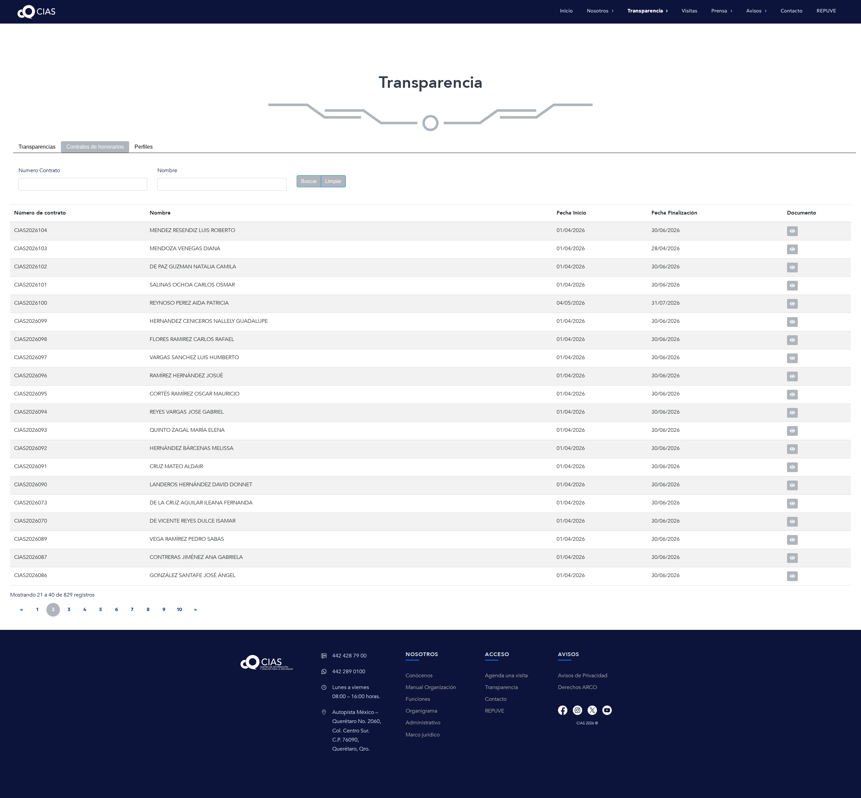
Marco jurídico (423, 734)
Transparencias (36, 147)
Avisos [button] (754, 11)
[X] (592, 710)
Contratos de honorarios (95, 147)
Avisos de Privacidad (582, 675)
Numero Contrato (39, 170)
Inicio (566, 11)
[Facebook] (562, 710)
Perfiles (144, 147)
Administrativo (423, 722)
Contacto (791, 11)
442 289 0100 (348, 671)
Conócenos (419, 675)
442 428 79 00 (349, 655)
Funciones (418, 699)
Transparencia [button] (646, 11)
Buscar (309, 181)
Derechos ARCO (577, 687)
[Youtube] (607, 710)
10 (179, 609)
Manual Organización (431, 687)
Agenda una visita (506, 675)
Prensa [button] (719, 11)
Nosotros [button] (598, 11)
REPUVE (826, 11)
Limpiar (333, 181)
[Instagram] (577, 710)
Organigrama (421, 711)
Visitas (689, 11)
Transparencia (501, 687)
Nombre (167, 170)
